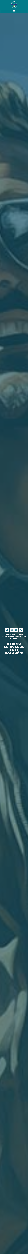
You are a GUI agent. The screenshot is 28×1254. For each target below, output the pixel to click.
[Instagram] (12, 630)
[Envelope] (16, 630)
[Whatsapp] (21, 630)
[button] (14, 11)
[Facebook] (7, 630)
